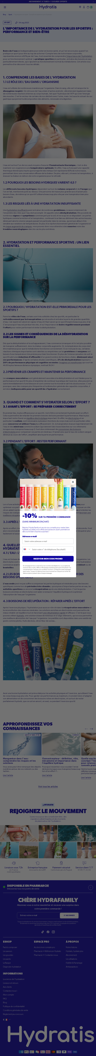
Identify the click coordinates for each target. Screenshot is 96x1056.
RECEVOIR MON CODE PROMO (48, 558)
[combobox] (26, 549)
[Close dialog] (73, 482)
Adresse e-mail (29, 536)
